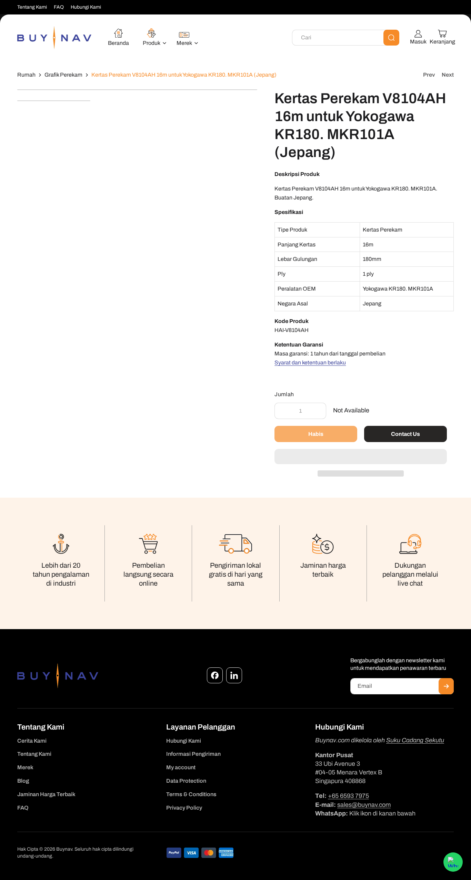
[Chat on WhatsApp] (453, 862)
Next (448, 75)
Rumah (26, 75)
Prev (429, 75)
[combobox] (345, 37)
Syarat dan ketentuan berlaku (310, 362)
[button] (360, 457)
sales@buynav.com (364, 804)
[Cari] (391, 38)
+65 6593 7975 (348, 795)
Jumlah (284, 394)
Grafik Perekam (63, 75)
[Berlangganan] (446, 686)
